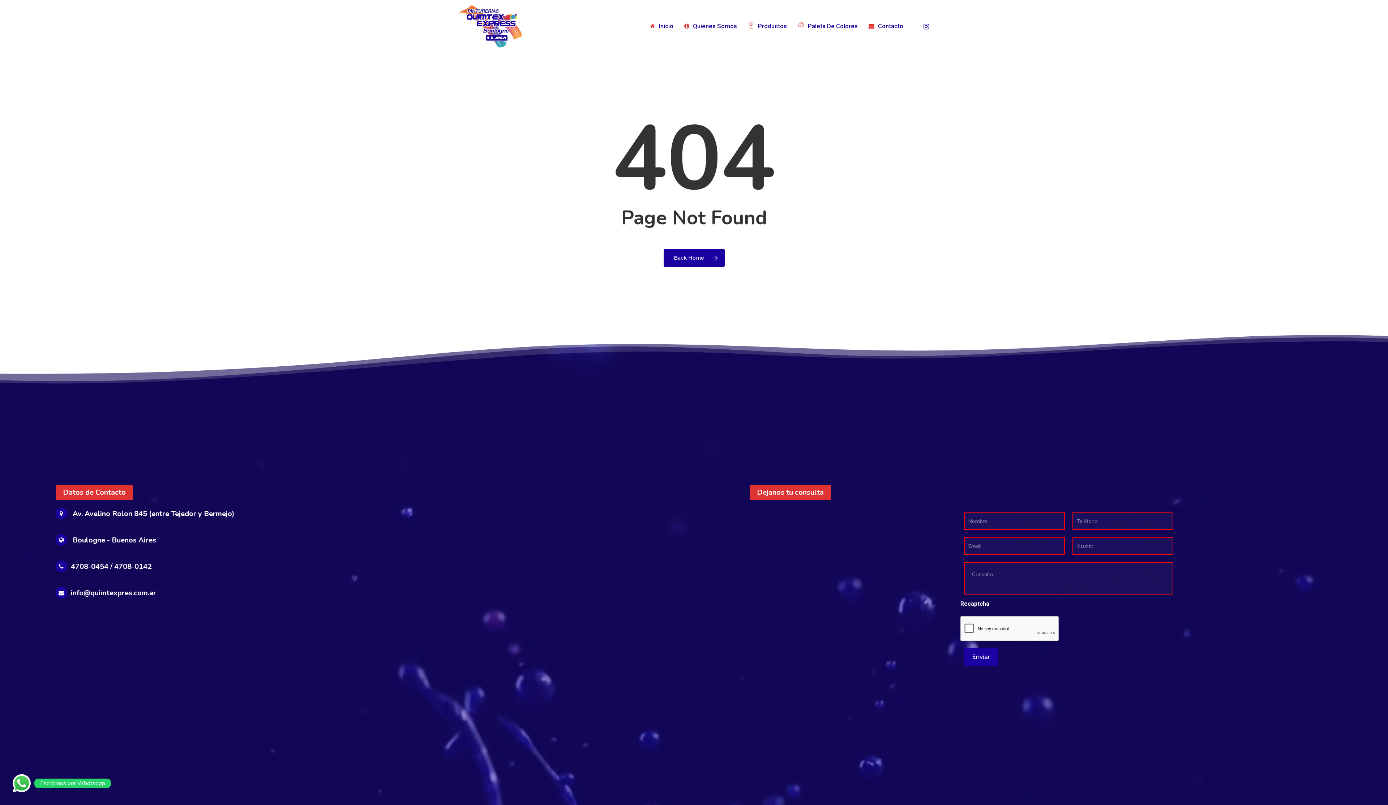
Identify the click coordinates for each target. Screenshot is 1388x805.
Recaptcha (974, 603)
